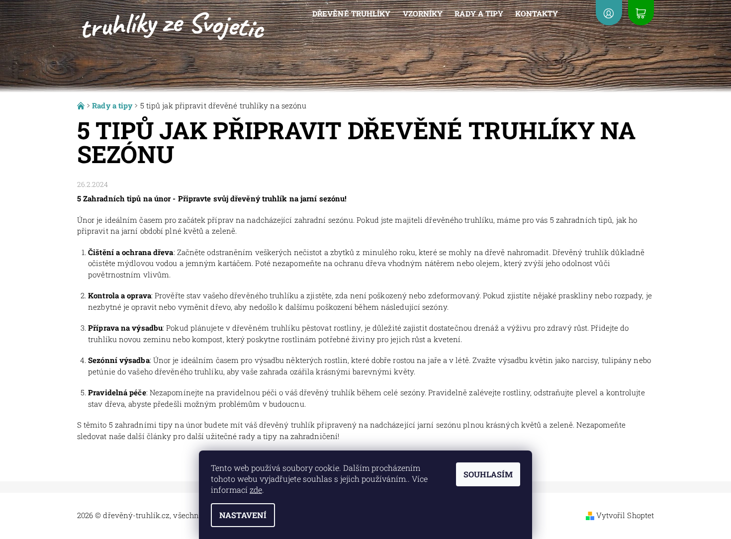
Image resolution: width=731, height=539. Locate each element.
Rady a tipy (479, 13)
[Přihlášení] (609, 12)
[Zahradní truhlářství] (82, 105)
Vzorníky (423, 13)
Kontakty (536, 13)
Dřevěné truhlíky (351, 13)
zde (256, 489)
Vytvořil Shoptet (625, 515)
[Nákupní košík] (641, 12)
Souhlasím (488, 474)
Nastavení (243, 515)
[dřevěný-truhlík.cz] (173, 24)
